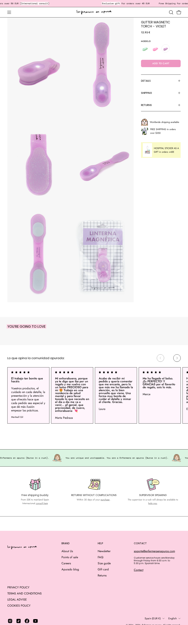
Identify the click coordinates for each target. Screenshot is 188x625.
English (172, 618)
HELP (100, 543)
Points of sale (70, 557)
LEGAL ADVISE (17, 599)
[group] (94, 395)
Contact (138, 570)
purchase (105, 499)
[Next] (177, 358)
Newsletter (104, 551)
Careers (66, 563)
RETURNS (146, 105)
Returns (102, 575)
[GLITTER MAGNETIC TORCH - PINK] (155, 48)
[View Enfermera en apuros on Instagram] (10, 621)
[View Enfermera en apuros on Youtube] (35, 621)
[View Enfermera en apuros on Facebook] (27, 621)
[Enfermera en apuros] (94, 12)
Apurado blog (70, 569)
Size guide (104, 563)
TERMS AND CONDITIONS (24, 593)
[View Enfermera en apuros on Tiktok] (18, 621)
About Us (67, 551)
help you (152, 503)
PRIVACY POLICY (18, 587)
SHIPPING (146, 93)
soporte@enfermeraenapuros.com (154, 551)
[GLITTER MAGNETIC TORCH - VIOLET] (166, 48)
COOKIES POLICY (18, 605)
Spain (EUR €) (153, 618)
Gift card (103, 569)
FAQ (100, 557)
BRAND (66, 543)
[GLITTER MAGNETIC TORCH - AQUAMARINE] (145, 48)
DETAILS (146, 81)
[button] (170, 12)
